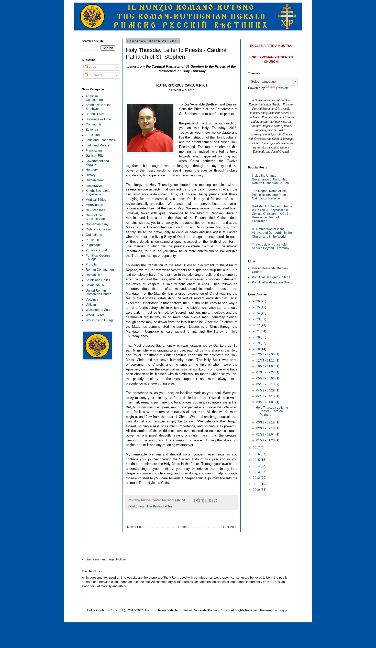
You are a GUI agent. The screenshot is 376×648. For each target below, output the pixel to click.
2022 (257, 325)
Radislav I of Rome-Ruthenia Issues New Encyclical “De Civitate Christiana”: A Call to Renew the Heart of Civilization (272, 214)
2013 (257, 472)
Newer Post (135, 527)
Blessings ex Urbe (98, 119)
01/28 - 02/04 (265, 434)
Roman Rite (94, 275)
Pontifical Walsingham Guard (272, 282)
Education (93, 135)
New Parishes (95, 210)
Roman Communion (100, 269)
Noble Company (97, 224)
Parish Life (93, 240)
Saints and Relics (98, 280)
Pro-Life (91, 264)
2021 (257, 331)
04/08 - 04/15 (265, 396)
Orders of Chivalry (98, 229)
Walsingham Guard (99, 310)
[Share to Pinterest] (215, 500)
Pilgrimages (94, 245)
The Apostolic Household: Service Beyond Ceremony (270, 246)
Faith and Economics (100, 140)
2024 (257, 313)
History (90, 175)
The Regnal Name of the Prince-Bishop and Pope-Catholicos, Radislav (269, 194)
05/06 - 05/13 (265, 384)
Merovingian (94, 205)
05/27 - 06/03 (265, 378)
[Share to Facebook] (210, 500)
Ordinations (94, 235)
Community (94, 124)
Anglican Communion (94, 98)
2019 (257, 343)
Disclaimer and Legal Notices (106, 559)
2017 (257, 448)
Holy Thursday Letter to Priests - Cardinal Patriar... (272, 411)
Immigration (94, 185)
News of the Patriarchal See (155, 506)
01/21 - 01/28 (265, 440)
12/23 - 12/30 (265, 354)
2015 (257, 460)
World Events (95, 315)
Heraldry (92, 170)
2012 (257, 478)
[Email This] (196, 500)
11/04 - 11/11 (265, 360)
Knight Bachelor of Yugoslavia (98, 192)
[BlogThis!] (201, 500)
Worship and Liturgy (100, 320)
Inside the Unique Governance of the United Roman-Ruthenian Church (270, 179)
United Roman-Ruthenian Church (98, 292)
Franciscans (94, 150)
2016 (257, 454)
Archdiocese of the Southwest (99, 106)
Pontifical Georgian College (271, 277)
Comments (96, 75)
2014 (257, 466)
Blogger (283, 610)
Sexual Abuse (95, 285)
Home (182, 527)
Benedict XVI (95, 114)
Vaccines (92, 299)
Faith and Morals (97, 145)
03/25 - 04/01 (265, 402)
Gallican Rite (95, 155)
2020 (257, 337)
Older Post (229, 527)
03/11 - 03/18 (265, 422)
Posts (92, 67)
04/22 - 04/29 (265, 390)
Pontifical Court (96, 250)
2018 (257, 349)
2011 (257, 484)
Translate (282, 88)
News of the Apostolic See (95, 217)
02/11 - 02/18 (265, 428)
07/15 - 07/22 (265, 372)
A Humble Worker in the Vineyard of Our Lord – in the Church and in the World (272, 232)
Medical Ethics (96, 199)
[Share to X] (205, 500)
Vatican (91, 304)
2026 (257, 301)
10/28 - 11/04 (265, 366)
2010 (257, 490)
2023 (257, 319)
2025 (257, 307)
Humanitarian (95, 180)
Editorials (92, 129)
